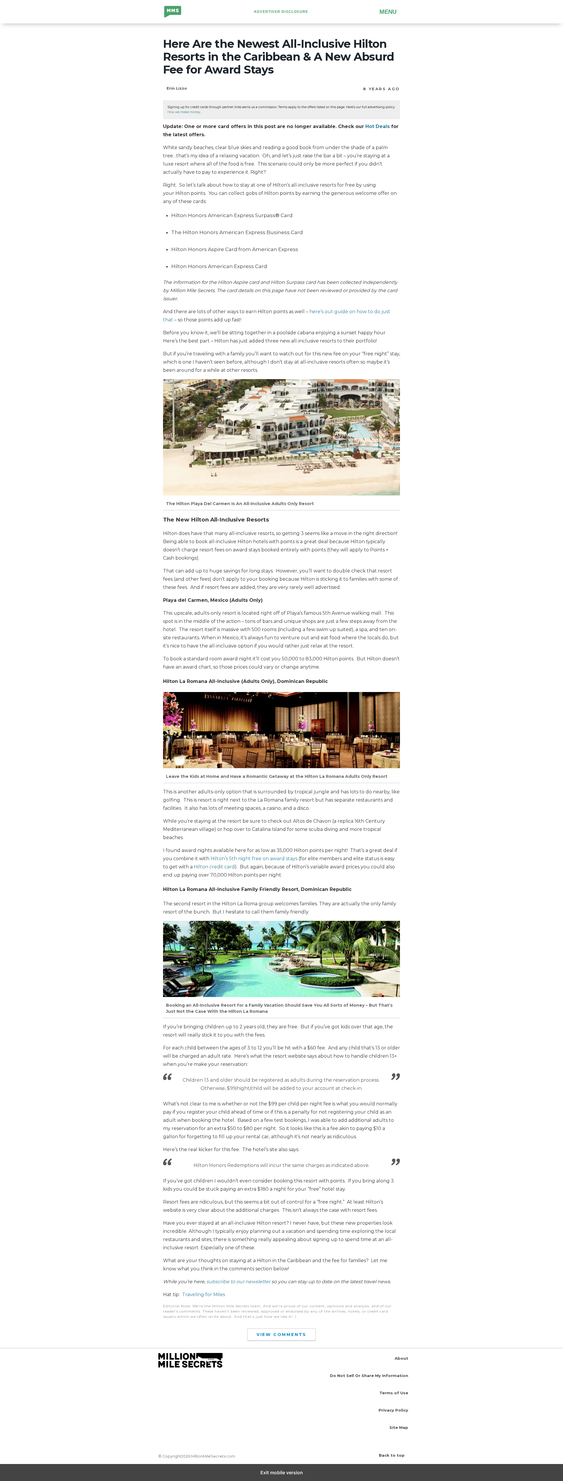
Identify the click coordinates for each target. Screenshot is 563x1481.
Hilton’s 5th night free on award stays (254, 858)
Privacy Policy (393, 1410)
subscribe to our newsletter (238, 1281)
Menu (387, 11)
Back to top (392, 1455)
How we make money (183, 112)
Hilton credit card (214, 867)
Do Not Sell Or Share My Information (369, 1375)
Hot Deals (377, 126)
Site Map (398, 1427)
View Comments (281, 1334)
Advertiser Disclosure (281, 12)
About (401, 1358)
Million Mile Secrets (177, 12)
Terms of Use (393, 1392)
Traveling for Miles (203, 1294)
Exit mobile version (281, 1472)
